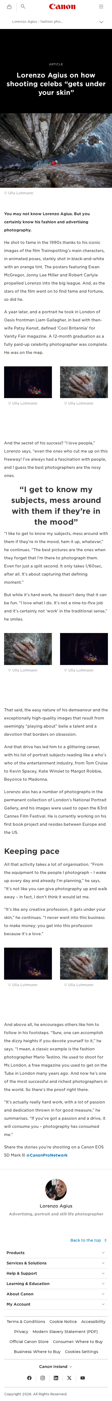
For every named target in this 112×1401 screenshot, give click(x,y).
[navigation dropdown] (101, 6)
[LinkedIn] (56, 1378)
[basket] (9, 7)
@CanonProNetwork (47, 1155)
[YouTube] (82, 1378)
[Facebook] (29, 1378)
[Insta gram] (42, 1378)
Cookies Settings (81, 1351)
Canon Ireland (54, 1366)
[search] (23, 6)
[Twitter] (69, 1378)
